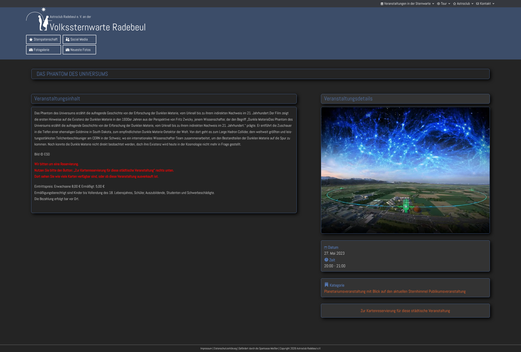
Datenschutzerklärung (225, 348)
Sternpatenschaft (46, 39)
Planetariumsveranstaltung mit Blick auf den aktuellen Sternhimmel (376, 291)
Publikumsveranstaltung (447, 291)
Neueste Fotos (80, 49)
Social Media (79, 39)
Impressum (206, 348)
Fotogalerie (41, 49)
